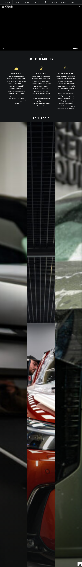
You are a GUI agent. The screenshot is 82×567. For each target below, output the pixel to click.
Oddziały (72, 2)
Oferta (27, 2)
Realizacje (37, 2)
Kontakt (63, 2)
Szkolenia (54, 2)
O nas (17, 2)
